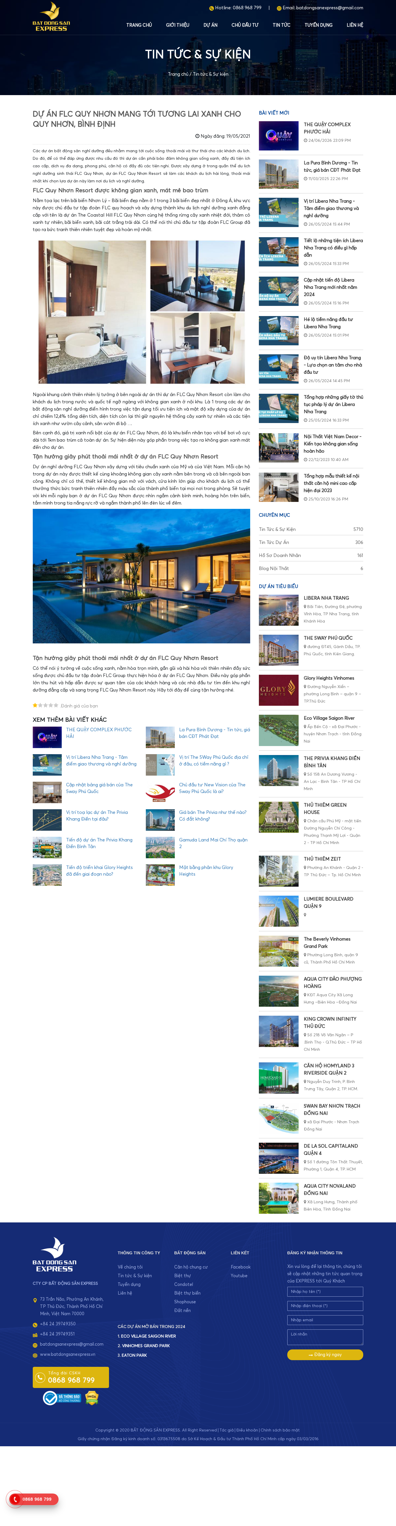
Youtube (239, 1276)
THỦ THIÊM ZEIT (322, 859)
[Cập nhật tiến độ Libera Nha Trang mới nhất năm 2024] (279, 291)
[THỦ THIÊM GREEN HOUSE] (279, 817)
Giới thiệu (177, 25)
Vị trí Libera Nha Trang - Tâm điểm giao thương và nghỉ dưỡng (331, 208)
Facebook (240, 1267)
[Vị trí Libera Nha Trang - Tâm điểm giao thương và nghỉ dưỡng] (279, 212)
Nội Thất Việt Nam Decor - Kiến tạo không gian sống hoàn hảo (333, 443)
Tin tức (281, 25)
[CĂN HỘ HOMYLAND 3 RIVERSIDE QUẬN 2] (279, 1077)
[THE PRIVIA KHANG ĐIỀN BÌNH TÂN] (279, 770)
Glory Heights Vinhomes (329, 678)
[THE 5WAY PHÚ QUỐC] (279, 650)
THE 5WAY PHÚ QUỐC (328, 638)
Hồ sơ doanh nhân (311, 555)
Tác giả (226, 1430)
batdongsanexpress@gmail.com (329, 8)
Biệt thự (182, 1276)
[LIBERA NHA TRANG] (279, 610)
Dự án (210, 25)
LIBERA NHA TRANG (326, 598)
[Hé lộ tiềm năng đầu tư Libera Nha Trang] (279, 330)
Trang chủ (139, 25)
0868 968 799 (247, 8)
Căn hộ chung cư (191, 1267)
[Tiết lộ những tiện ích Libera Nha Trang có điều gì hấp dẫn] (279, 251)
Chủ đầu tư (245, 25)
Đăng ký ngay (327, 1355)
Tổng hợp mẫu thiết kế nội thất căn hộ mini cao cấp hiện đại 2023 (331, 483)
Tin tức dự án (311, 542)
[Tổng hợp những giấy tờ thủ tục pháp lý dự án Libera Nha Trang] (279, 408)
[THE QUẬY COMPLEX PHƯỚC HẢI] (279, 135)
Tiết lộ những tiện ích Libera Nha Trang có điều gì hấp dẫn (333, 247)
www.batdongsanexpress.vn (67, 1354)
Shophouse (185, 1302)
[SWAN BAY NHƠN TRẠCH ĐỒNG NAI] (279, 1118)
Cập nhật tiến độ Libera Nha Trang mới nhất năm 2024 (330, 287)
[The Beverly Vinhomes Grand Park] (279, 951)
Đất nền (182, 1311)
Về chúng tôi (130, 1267)
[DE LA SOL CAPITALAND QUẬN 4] (279, 1158)
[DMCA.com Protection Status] (92, 1398)
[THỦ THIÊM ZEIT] (279, 871)
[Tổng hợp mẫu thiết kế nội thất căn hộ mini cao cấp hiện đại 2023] (279, 487)
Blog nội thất (311, 568)
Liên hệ (355, 25)
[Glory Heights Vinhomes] (279, 690)
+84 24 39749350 (58, 1324)
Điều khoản (247, 1430)
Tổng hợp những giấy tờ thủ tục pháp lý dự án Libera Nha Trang (333, 404)
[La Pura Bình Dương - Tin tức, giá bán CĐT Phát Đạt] (279, 174)
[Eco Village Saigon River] (279, 730)
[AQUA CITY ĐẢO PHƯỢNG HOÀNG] (279, 991)
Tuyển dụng (319, 25)
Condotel (183, 1284)
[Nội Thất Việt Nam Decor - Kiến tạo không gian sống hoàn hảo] (279, 447)
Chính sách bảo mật (280, 1430)
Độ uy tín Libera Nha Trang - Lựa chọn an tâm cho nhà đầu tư (333, 365)
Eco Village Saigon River (329, 718)
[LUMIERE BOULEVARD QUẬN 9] (279, 911)
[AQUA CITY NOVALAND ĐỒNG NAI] (279, 1198)
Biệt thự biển (187, 1293)
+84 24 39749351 (57, 1334)
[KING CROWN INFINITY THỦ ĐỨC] (279, 1031)
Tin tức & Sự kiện (210, 74)
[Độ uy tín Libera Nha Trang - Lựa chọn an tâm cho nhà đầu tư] (279, 369)
